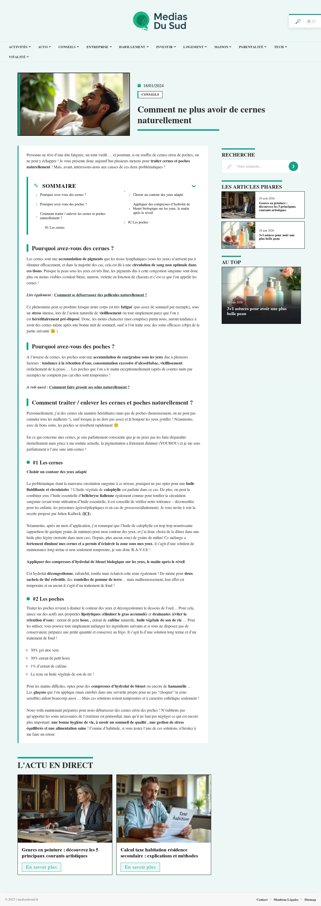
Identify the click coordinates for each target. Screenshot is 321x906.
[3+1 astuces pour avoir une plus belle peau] (238, 235)
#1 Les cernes (54, 227)
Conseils (150, 94)
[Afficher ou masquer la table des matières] (136, 186)
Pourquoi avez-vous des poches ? (63, 204)
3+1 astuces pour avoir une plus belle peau (277, 237)
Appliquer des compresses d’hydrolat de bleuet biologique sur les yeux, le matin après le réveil (161, 208)
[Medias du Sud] (160, 21)
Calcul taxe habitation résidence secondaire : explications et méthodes (159, 852)
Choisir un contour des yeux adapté (158, 194)
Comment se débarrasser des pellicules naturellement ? (100, 295)
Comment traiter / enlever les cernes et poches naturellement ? (72, 215)
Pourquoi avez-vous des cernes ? (63, 194)
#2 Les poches (138, 222)
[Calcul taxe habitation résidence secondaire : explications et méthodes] (164, 809)
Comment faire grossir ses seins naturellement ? (89, 387)
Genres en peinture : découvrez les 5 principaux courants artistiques (60, 852)
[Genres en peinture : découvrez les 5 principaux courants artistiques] (65, 809)
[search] (298, 21)
